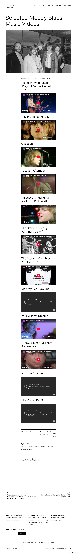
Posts (64, 5)
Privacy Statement (50, 548)
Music (48, 431)
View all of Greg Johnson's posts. (28, 451)
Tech (48, 5)
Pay (52, 5)
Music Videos (52, 431)
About (40, 5)
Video (54, 433)
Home (35, 5)
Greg (44, 5)
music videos (52, 434)
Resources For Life (13, 5)
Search (22, 533)
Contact (69, 5)
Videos (54, 436)
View (21, 520)
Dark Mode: (72, 552)
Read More (59, 520)
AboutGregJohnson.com (26, 449)
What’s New (58, 5)
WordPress (68, 548)
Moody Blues (46, 434)
